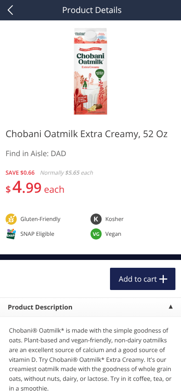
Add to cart (138, 279)
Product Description (40, 307)
